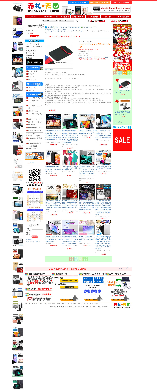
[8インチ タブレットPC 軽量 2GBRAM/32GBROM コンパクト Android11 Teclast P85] (17, 222)
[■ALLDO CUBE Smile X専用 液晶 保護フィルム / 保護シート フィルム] (17, 365)
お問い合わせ (81, 303)
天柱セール (30, 53)
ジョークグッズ (31, 148)
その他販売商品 (31, 146)
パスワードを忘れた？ (33, 241)
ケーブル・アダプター (35, 115)
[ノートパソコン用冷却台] (17, 40)
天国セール (30, 55)
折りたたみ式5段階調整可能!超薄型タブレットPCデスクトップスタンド (122, 112)
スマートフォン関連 (33, 136)
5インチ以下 (32, 71)
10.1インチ (32, 80)
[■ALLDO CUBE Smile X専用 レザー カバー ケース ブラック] (17, 261)
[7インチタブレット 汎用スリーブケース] (125, 89)
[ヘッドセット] (17, 313)
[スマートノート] (17, 300)
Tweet (64, 29)
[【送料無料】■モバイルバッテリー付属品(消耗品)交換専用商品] (17, 170)
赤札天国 (27, 303)
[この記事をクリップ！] (51, 27)
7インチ (31, 74)
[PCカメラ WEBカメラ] (17, 326)
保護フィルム (33, 111)
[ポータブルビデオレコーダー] (17, 105)
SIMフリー (32, 90)
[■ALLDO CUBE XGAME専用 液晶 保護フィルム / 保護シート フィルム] (17, 53)
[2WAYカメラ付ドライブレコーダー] (17, 287)
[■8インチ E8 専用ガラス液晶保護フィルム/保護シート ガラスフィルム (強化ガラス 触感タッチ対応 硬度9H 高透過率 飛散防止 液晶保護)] (17, 27)
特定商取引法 (51, 303)
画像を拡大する (49, 69)
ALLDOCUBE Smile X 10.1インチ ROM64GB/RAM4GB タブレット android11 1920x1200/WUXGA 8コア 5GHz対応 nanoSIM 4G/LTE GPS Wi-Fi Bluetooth (53, 135)
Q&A (58, 303)
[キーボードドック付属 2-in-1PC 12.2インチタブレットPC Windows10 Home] (17, 196)
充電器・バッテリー (35, 122)
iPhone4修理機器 (34, 143)
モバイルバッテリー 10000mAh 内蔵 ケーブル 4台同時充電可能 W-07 (70, 168)
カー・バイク (31, 133)
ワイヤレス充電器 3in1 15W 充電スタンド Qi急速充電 (103, 168)
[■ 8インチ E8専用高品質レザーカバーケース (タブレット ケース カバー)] (17, 339)
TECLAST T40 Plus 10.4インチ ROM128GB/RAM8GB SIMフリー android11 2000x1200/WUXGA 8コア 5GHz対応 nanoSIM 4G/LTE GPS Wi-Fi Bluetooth (87, 171)
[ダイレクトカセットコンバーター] (17, 14)
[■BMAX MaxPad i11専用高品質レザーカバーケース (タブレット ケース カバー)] (17, 235)
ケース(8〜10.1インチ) (35, 102)
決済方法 (34, 303)
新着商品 (29, 58)
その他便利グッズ (34, 130)
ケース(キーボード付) (35, 107)
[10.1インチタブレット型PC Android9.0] (17, 209)
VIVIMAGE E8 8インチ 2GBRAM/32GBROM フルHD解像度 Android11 (86, 132)
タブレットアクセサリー (59, 31)
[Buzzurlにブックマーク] (89, 27)
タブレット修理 (66, 303)
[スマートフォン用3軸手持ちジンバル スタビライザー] (17, 144)
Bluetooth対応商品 (35, 127)
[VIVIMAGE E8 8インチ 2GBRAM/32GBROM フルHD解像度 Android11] (17, 118)
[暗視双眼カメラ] (17, 131)
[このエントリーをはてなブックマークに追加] (46, 27)
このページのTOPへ (125, 268)
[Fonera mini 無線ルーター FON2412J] (17, 183)
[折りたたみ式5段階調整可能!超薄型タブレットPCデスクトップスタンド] (125, 109)
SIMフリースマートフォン (34, 47)
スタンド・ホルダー (35, 119)
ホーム (47, 31)
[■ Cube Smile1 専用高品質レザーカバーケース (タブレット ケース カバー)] (17, 157)
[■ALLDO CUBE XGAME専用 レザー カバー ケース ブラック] (17, 391)
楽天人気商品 (31, 51)
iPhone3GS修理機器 (35, 139)
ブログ (74, 303)
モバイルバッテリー (33, 44)
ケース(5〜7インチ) (35, 98)
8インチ (31, 77)
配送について (42, 303)
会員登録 (29, 239)
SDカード (31, 124)
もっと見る (30, 162)
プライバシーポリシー (93, 303)
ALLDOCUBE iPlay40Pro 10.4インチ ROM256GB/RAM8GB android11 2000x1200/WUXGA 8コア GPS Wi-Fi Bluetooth (70, 240)
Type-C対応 (32, 87)
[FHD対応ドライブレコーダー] (17, 248)
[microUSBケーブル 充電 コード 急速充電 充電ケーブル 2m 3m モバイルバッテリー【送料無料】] (17, 352)
